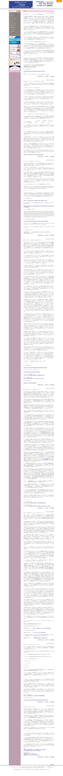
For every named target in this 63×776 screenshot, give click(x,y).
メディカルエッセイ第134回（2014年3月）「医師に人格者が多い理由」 (35, 502)
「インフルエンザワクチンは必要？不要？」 (39, 632)
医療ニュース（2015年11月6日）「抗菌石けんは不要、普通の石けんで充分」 (36, 200)
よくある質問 (27, 767)
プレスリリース (32, 716)
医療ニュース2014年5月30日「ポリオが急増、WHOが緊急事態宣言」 (34, 695)
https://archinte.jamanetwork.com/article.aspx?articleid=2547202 (34, 154)
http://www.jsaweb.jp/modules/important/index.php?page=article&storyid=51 (35, 367)
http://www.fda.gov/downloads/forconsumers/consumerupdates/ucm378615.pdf (36, 221)
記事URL (52, 76)
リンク (31, 767)
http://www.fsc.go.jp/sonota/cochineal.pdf (30, 382)
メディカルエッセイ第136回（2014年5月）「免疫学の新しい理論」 (34, 375)
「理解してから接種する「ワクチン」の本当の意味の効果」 (42, 628)
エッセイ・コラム (35, 767)
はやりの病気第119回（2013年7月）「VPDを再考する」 (32, 750)
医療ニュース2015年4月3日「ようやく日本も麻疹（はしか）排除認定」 (35, 749)
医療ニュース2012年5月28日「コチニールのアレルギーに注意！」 (34, 378)
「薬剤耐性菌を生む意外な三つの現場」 (30, 66)
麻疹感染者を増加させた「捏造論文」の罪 (30, 753)
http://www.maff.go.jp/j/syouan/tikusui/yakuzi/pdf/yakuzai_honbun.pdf (34, 71)
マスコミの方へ (22, 767)
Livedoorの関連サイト (46, 458)
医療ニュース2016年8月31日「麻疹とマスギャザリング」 (33, 623)
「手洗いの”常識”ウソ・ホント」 (29, 233)
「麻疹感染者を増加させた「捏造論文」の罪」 (40, 637)
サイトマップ (41, 767)
